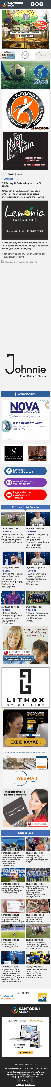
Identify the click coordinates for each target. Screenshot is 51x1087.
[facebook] (33, 4)
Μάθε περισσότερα (25, 1084)
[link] (25, 299)
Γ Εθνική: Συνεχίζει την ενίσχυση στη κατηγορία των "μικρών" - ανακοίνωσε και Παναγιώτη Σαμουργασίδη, (37, 541)
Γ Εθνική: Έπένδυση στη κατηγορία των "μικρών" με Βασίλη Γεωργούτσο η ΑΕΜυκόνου (36, 579)
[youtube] (37, 4)
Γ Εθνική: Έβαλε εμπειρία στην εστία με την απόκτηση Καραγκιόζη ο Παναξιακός (11, 618)
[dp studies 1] (12, 997)
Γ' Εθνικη (7, 179)
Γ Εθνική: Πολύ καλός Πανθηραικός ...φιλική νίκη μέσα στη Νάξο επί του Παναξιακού (12, 538)
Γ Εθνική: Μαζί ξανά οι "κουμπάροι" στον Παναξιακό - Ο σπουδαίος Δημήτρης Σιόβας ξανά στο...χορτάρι (12, 580)
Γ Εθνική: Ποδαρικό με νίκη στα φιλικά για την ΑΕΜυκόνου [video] (37, 617)
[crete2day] (37, 997)
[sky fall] (29, 55)
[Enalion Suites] (10, 55)
